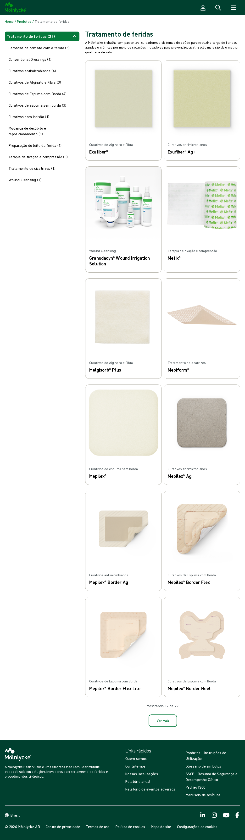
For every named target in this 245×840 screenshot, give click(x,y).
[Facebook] (214, 815)
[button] (42, 36)
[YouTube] (226, 815)
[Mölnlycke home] (16, 7)
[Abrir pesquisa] (218, 7)
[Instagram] (203, 815)
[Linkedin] (237, 815)
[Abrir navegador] (233, 7)
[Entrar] (203, 8)
